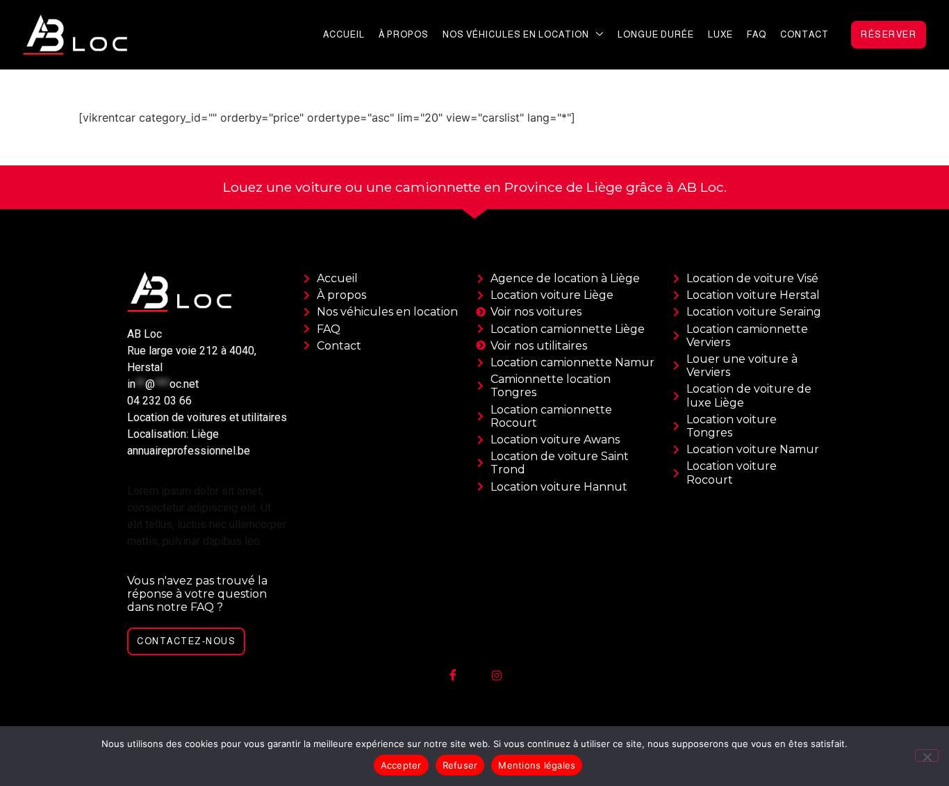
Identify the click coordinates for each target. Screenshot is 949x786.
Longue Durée (656, 34)
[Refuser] (927, 755)
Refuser (460, 765)
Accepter (401, 765)
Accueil (344, 34)
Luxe (720, 34)
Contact (804, 34)
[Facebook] (453, 675)
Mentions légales (536, 765)
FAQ (756, 34)
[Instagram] (496, 675)
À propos (404, 34)
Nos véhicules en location (516, 34)
